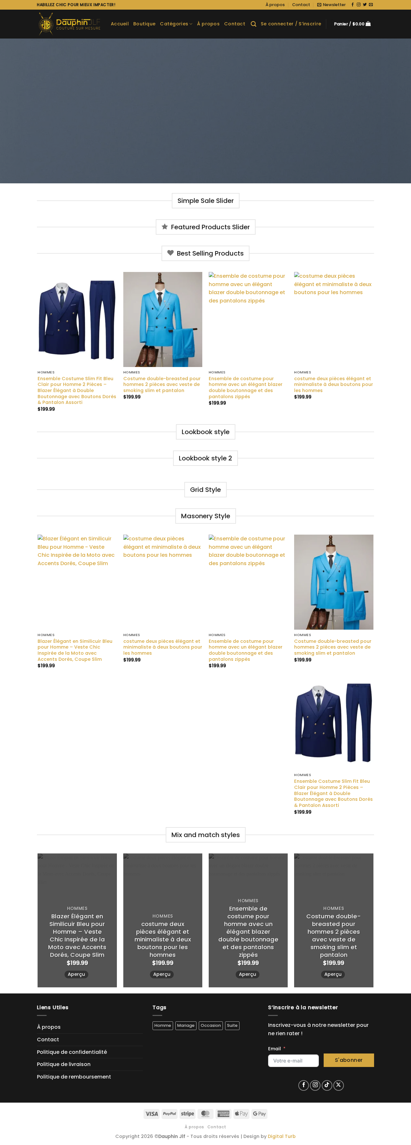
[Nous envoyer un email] (371, 5)
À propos (275, 4)
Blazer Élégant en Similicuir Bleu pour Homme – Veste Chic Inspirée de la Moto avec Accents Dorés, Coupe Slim (75, 650)
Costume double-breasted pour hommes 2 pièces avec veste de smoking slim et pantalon (162, 385)
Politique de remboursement (74, 1076)
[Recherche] (253, 24)
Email (274, 1048)
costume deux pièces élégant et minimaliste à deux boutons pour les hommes (333, 385)
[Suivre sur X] (338, 1085)
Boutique (144, 24)
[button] (331, 5)
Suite (232, 1025)
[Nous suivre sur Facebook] (352, 5)
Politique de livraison (64, 1064)
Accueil (120, 24)
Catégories (174, 24)
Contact (301, 4)
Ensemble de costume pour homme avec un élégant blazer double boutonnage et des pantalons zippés (246, 388)
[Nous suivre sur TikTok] (327, 1085)
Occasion (211, 1025)
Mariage (186, 1025)
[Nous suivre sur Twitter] (365, 5)
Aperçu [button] (76, 974)
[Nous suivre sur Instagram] (359, 5)
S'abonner (349, 1060)
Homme (162, 1025)
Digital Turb (282, 1136)
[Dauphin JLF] (69, 24)
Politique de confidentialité (72, 1052)
